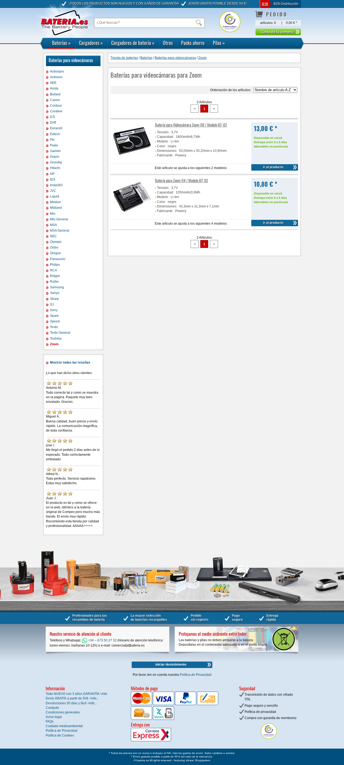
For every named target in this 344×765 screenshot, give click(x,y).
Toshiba (56, 338)
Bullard (55, 94)
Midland (56, 208)
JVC (53, 191)
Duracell (56, 128)
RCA (53, 270)
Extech (55, 134)
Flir (52, 140)
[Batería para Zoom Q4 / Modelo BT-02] (132, 214)
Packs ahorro (193, 42)
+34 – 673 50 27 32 (102, 640)
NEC (53, 236)
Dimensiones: (167, 151)
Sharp (54, 299)
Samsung (57, 287)
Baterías (61, 42)
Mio (52, 214)
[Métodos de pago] (163, 719)
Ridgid (55, 276)
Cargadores (91, 42)
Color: (161, 146)
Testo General (60, 333)
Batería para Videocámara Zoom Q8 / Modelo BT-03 (191, 125)
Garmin (55, 151)
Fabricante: (165, 155)
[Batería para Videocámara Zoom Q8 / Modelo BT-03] (132, 158)
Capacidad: (165, 137)
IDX (52, 179)
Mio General (59, 219)
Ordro (54, 247)
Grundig (56, 162)
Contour (56, 105)
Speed (55, 321)
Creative (56, 111)
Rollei (54, 281)
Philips (55, 265)
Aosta (54, 88)
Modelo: (163, 141)
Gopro (54, 157)
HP (52, 174)
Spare (54, 316)
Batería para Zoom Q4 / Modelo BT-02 (181, 180)
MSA (53, 225)
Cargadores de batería (133, 42)
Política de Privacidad (196, 675)
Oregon (55, 253)
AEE (53, 83)
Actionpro (57, 71)
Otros (168, 42)
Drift (53, 122)
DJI (52, 117)
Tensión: (163, 132)
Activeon (56, 77)
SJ (52, 304)
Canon (55, 100)
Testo (54, 327)
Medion (55, 202)
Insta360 (56, 185)
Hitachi (55, 168)
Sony (54, 310)
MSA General (59, 230)
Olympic (56, 242)
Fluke (54, 145)
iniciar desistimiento (170, 664)
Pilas (219, 42)
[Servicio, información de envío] (160, 740)
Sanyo (54, 293)
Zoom (54, 344)
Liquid (54, 196)
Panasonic (58, 259)
